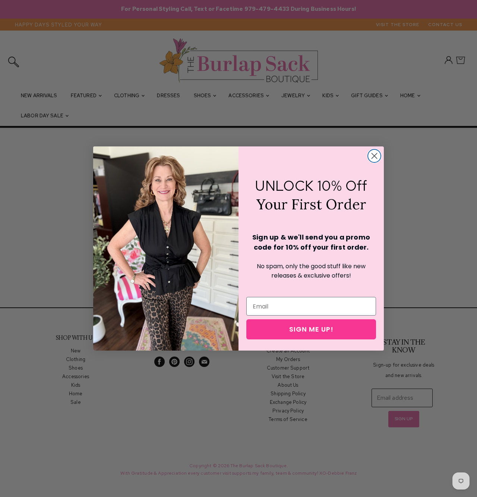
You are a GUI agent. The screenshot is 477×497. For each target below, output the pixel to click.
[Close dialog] (374, 155)
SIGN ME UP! (311, 329)
